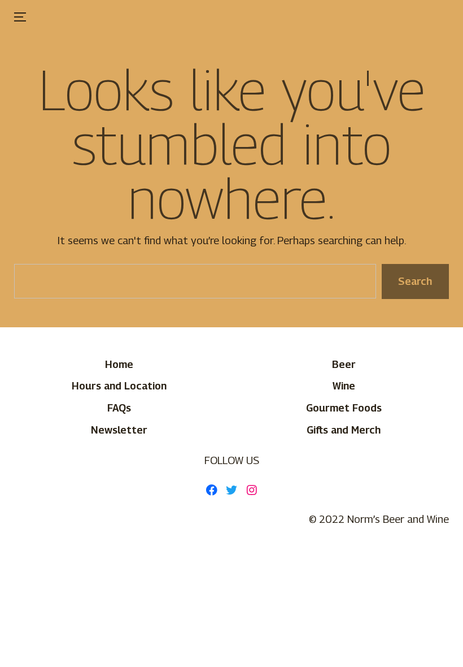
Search (415, 281)
